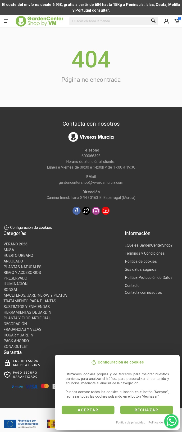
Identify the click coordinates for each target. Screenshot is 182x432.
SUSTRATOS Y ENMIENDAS (27, 306)
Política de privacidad (131, 422)
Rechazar (146, 410)
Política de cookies (161, 422)
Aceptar (88, 410)
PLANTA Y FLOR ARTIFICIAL (27, 318)
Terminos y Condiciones (145, 253)
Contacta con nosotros (143, 292)
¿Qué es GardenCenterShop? (149, 245)
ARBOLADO (13, 261)
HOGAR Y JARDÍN (18, 335)
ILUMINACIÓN (15, 284)
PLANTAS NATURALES (22, 267)
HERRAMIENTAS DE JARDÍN (27, 312)
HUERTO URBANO (18, 255)
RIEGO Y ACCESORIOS (22, 272)
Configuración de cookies (31, 227)
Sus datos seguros (140, 269)
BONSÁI (10, 289)
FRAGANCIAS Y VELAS (22, 329)
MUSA (9, 250)
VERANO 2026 (15, 244)
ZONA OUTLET (16, 346)
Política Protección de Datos (149, 277)
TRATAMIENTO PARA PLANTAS (30, 301)
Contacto (132, 285)
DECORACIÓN (15, 324)
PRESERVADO (15, 278)
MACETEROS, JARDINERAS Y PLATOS (36, 295)
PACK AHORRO (16, 341)
